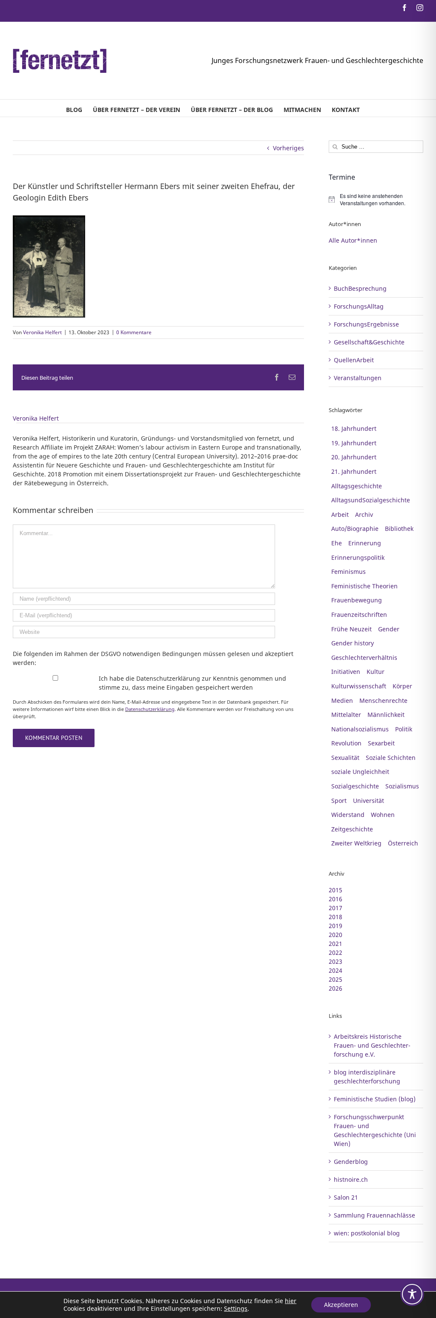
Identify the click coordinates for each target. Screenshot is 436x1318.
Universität (368, 801)
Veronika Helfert (42, 332)
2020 (335, 935)
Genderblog (351, 1162)
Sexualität (345, 758)
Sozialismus (402, 786)
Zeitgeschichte (352, 829)
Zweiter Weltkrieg (356, 843)
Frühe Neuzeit (351, 629)
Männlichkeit (385, 715)
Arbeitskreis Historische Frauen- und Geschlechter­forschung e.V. (372, 1045)
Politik (403, 729)
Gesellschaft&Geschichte (369, 342)
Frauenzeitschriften (359, 614)
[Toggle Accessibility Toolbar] (412, 1294)
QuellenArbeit (354, 360)
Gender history (352, 643)
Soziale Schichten (391, 758)
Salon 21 (346, 1197)
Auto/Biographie (355, 528)
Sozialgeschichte (355, 786)
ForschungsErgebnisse (366, 324)
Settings (235, 1308)
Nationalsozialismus (360, 729)
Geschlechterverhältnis (364, 657)
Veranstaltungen (358, 378)
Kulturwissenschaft (358, 686)
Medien (342, 700)
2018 (335, 917)
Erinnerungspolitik (357, 557)
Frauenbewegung (356, 600)
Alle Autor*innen (353, 240)
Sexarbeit (381, 743)
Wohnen (383, 815)
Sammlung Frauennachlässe (374, 1215)
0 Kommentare (134, 332)
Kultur (375, 672)
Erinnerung (364, 543)
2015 (335, 890)
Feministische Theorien (364, 586)
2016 (335, 899)
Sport (339, 801)
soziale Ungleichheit (360, 772)
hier (290, 1301)
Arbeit (340, 514)
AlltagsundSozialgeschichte (370, 500)
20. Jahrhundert (353, 457)
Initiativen (345, 672)
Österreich (403, 843)
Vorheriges (288, 148)
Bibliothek (399, 528)
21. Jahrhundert (353, 471)
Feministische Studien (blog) (375, 1099)
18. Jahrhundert (353, 428)
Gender (388, 629)
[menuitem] (74, 108)
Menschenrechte (383, 700)
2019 (335, 926)
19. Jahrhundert (353, 443)
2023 (335, 961)
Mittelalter (346, 715)
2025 (335, 979)
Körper (402, 686)
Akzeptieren (341, 1305)
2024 (335, 970)
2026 (335, 988)
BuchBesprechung (360, 288)
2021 (335, 944)
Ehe (336, 543)
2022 (335, 952)
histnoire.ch (351, 1179)
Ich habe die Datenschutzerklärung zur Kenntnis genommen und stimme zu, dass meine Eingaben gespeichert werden (192, 682)
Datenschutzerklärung (150, 709)
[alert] (376, 199)
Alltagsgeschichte (356, 486)
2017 (335, 908)
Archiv (364, 514)
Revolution (346, 743)
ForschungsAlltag (359, 306)
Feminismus (348, 571)
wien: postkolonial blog (367, 1233)
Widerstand (347, 815)
